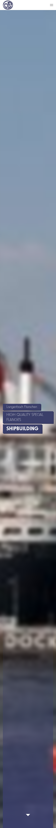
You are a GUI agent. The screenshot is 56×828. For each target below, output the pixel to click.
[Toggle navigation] (51, 5)
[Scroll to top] (49, 821)
